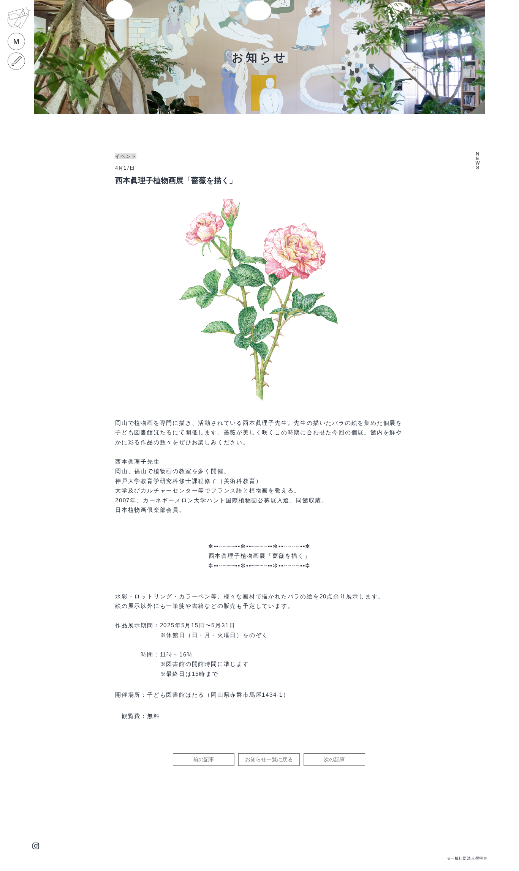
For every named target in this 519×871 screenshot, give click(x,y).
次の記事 (334, 759)
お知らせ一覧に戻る (269, 759)
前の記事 (203, 759)
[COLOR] (16, 61)
